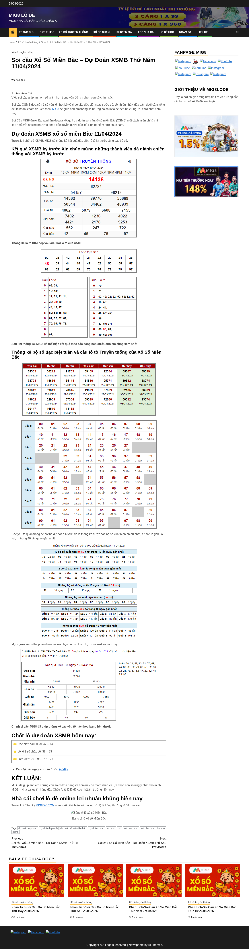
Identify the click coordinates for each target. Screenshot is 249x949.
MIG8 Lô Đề (22, 15)
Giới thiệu (47, 32)
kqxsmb (111, 828)
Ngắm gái (185, 32)
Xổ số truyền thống (73, 32)
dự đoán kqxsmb (49, 828)
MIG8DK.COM (45, 805)
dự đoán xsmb (96, 828)
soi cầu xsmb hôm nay (153, 828)
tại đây (63, 769)
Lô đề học (167, 32)
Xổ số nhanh (102, 32)
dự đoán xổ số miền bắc (73, 828)
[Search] (237, 32)
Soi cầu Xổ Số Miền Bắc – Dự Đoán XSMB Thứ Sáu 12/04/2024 (132, 843)
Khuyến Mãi (124, 32)
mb (119, 828)
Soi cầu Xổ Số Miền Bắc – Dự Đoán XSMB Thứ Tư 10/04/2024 (44, 843)
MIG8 (55, 109)
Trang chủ (26, 32)
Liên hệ (203, 32)
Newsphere (136, 944)
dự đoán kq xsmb (27, 828)
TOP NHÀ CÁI (146, 32)
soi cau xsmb (131, 828)
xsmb (15, 831)
